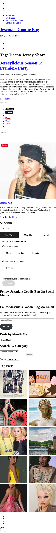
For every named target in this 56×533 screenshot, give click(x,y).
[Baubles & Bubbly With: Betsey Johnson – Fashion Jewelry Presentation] (13, 441)
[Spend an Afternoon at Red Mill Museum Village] (42, 441)
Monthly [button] (28, 235)
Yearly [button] (47, 235)
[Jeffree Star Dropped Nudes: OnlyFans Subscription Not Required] (42, 384)
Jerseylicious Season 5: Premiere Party (21, 65)
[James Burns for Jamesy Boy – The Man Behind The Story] (13, 384)
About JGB (10, 15)
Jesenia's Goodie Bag (19, 29)
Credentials (10, 18)
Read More (5, 99)
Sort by (3, 359)
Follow (6, 326)
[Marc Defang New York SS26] (13, 498)
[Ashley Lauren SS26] (13, 470)
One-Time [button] (9, 235)
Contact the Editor (13, 23)
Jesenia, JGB (6, 203)
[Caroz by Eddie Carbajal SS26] (42, 470)
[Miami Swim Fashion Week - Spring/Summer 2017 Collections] (13, 413)
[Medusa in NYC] (42, 413)
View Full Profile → (9, 217)
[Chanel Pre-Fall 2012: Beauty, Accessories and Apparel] (42, 498)
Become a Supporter (14, 20)
